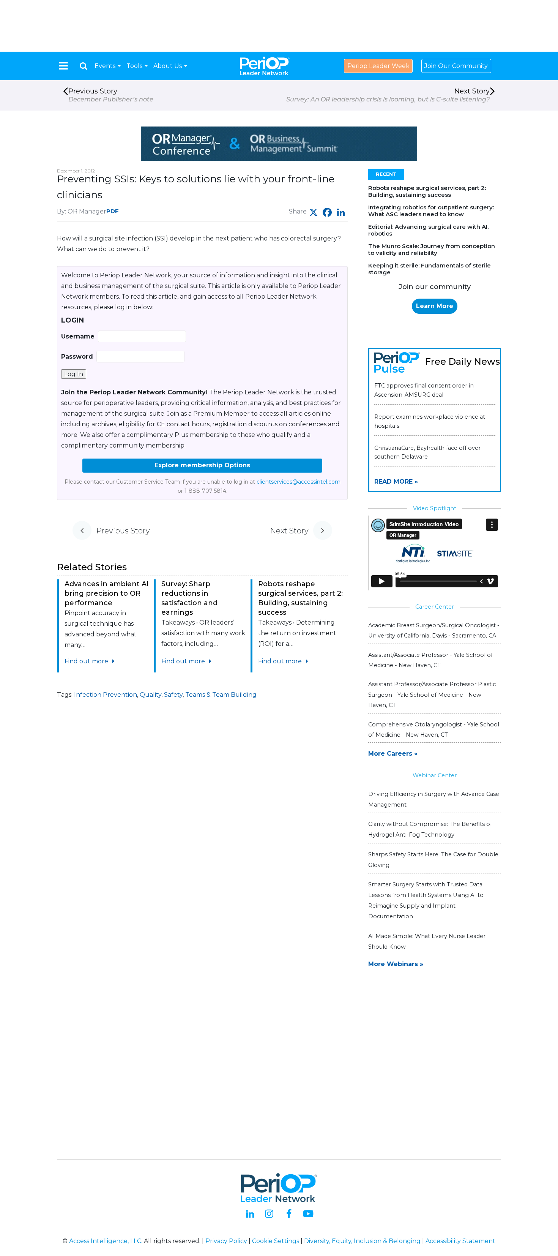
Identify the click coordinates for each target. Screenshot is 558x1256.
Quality (150, 694)
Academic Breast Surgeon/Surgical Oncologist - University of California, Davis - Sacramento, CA (434, 630)
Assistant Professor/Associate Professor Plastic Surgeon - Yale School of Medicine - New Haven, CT (432, 694)
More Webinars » (395, 964)
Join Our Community (456, 66)
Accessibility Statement (460, 1241)
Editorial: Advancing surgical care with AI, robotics (428, 230)
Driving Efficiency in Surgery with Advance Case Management (433, 799)
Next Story (388, 95)
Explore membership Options (202, 465)
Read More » (396, 481)
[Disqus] (202, 829)
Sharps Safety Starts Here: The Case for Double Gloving (433, 859)
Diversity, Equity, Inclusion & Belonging (362, 1241)
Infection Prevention (105, 694)
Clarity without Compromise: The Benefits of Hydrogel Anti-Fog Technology (430, 829)
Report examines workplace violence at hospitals (429, 421)
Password (77, 356)
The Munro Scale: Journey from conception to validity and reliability (431, 249)
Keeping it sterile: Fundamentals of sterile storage (429, 269)
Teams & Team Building (221, 694)
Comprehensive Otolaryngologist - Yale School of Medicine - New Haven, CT (433, 729)
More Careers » (393, 753)
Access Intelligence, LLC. (105, 1241)
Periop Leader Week (378, 66)
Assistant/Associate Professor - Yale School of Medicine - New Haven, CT (430, 660)
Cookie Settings (275, 1241)
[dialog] (83, 66)
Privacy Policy (226, 1241)
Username (78, 336)
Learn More (434, 306)
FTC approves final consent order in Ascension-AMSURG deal (424, 390)
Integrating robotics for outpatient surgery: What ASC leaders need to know (431, 211)
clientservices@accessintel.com (298, 481)
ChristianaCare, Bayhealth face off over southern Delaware (427, 452)
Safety (173, 694)
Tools (135, 66)
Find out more (87, 661)
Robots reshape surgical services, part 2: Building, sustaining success (427, 191)
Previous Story (110, 95)
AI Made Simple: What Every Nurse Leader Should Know (426, 941)
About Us (168, 66)
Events (106, 66)
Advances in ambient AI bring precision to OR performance (107, 593)
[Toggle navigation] (63, 66)
